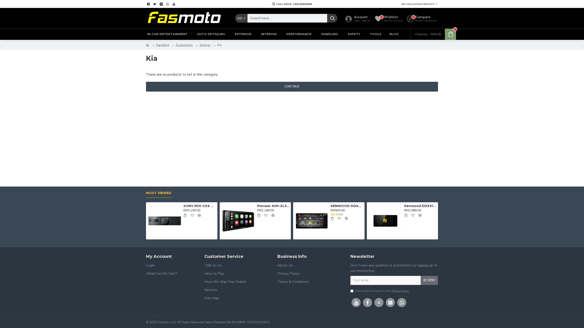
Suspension (184, 45)
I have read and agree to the (382, 291)
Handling (162, 45)
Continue (292, 87)
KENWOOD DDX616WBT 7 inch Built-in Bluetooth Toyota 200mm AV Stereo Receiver (347, 206)
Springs (205, 45)
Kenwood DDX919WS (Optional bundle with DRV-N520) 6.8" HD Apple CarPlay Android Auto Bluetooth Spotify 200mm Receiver (420, 206)
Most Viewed (158, 193)
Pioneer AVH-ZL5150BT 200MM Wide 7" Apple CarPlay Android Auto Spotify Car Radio (273, 206)
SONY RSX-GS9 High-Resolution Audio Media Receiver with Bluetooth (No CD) (199, 206)
